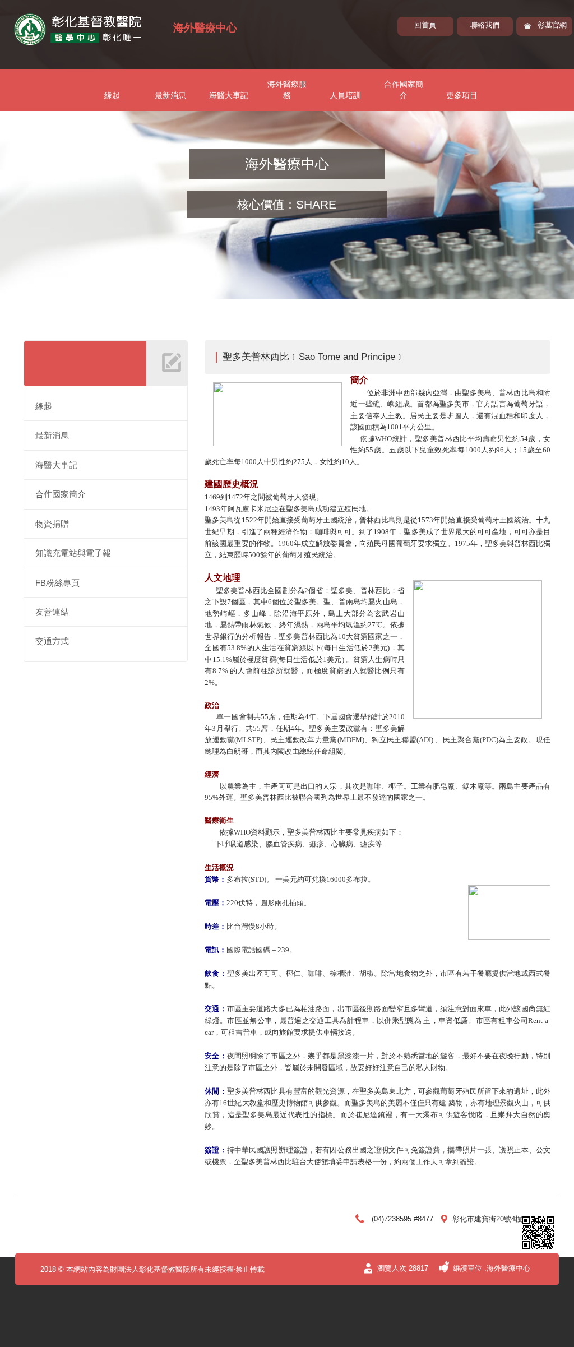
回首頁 (425, 25)
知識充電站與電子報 (73, 553)
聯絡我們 (484, 25)
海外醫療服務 (287, 90)
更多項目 (462, 95)
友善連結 (52, 612)
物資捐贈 (52, 524)
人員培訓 (345, 95)
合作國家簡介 (403, 90)
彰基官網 (552, 25)
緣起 (112, 95)
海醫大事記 (228, 95)
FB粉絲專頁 (57, 582)
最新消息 (170, 95)
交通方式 (52, 641)
